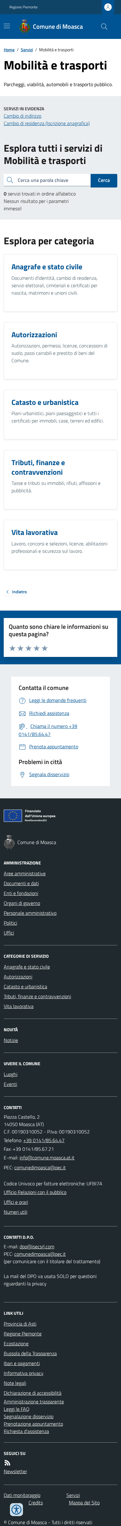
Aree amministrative (25, 873)
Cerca (104, 180)
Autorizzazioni (18, 976)
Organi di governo (22, 903)
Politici (10, 923)
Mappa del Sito (84, 1502)
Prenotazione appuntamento (33, 1423)
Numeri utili (15, 1212)
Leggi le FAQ (16, 1409)
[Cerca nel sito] (102, 26)
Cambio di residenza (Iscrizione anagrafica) (47, 123)
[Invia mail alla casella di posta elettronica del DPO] (37, 1246)
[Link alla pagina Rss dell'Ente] (7, 1462)
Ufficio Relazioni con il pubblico (35, 1192)
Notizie (11, 1040)
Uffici (9, 932)
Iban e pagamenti (22, 1363)
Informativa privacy (23, 1373)
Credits (36, 1502)
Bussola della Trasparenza (30, 1353)
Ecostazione (16, 1343)
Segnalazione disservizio (28, 1416)
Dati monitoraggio (22, 1495)
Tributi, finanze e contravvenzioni (37, 996)
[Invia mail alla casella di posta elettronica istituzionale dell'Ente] (47, 1157)
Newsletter (15, 1471)
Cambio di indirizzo (22, 116)
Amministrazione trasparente (34, 1401)
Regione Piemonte (23, 7)
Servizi (27, 49)
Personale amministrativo (30, 913)
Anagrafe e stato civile (27, 966)
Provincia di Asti (20, 1323)
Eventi (10, 1084)
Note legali (15, 1383)
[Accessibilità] (16, 1510)
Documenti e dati (21, 883)
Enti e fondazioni (21, 893)
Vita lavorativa (19, 1006)
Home (9, 49)
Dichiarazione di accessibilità (32, 1393)
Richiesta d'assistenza (26, 1431)
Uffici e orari (16, 1202)
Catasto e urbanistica (25, 986)
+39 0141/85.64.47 (44, 1140)
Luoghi (10, 1074)
